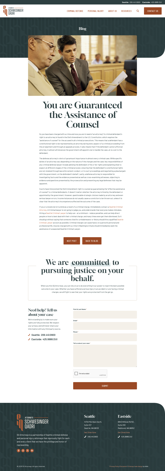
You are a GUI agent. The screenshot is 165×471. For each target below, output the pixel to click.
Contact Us (152, 11)
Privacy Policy (114, 466)
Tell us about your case (81, 343)
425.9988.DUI (50, 339)
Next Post (72, 240)
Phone (75, 332)
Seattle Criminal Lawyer (56, 213)
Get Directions (90, 432)
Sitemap (131, 466)
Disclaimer (123, 466)
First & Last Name (80, 309)
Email (75, 320)
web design (138, 466)
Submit (105, 385)
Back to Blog (92, 240)
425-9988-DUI (156, 2)
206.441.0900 (48, 334)
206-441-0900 (135, 2)
